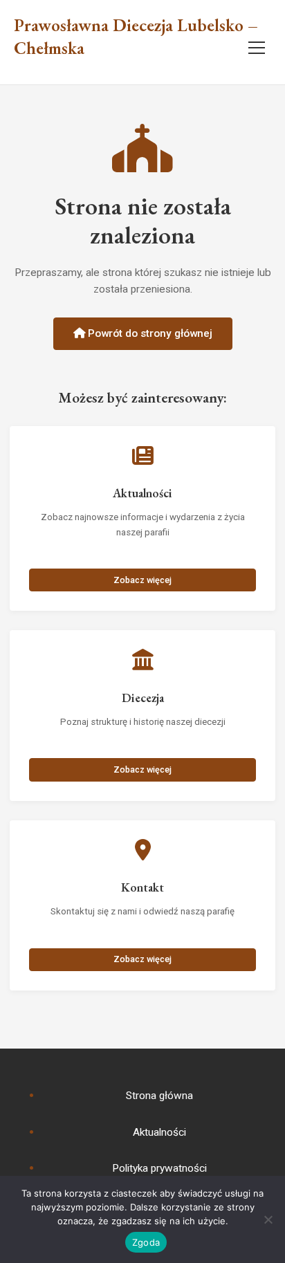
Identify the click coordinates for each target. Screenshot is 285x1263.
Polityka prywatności (159, 1168)
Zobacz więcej (142, 580)
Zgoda (146, 1242)
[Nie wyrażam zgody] (268, 1219)
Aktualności (159, 1132)
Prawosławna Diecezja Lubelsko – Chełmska (136, 37)
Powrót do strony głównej (148, 333)
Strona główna (159, 1095)
